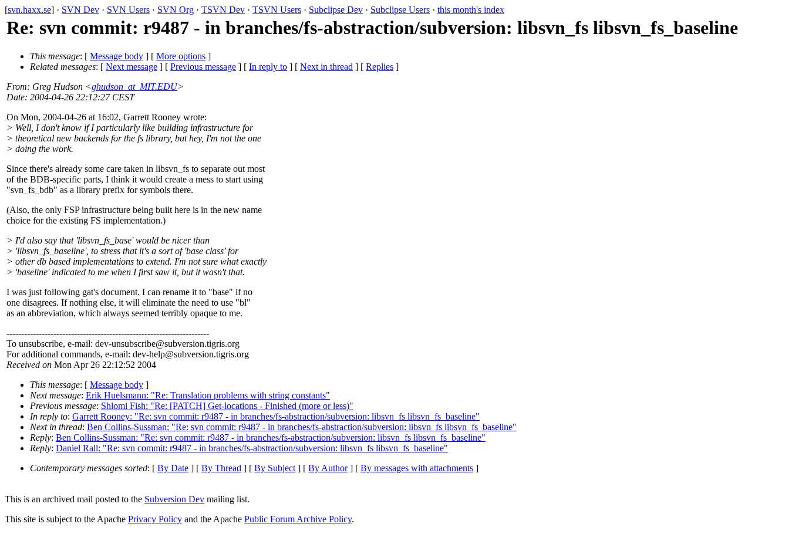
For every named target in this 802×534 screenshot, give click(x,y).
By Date (172, 468)
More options (180, 56)
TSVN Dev (223, 10)
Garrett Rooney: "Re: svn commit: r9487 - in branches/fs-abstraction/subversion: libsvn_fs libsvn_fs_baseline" (276, 416)
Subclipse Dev (336, 10)
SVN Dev (80, 10)
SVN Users (128, 10)
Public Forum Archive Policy (298, 519)
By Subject (274, 468)
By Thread (221, 468)
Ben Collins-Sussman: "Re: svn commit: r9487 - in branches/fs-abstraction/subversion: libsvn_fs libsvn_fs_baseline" (302, 427)
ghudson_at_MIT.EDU (134, 87)
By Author (328, 468)
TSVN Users (276, 10)
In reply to (268, 67)
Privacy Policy (155, 519)
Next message (131, 67)
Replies (379, 67)
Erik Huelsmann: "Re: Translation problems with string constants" (208, 395)
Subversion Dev (174, 499)
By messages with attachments (416, 468)
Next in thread (326, 67)
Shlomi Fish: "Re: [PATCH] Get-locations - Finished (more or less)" (227, 406)
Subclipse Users (400, 10)
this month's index (470, 10)
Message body (116, 56)
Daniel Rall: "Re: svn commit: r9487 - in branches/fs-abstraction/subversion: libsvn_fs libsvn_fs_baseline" (252, 448)
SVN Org (175, 10)
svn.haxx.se (29, 10)
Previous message (203, 67)
